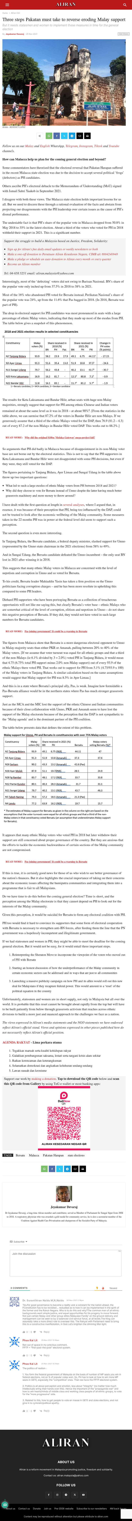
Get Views (123, 34)
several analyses (73, 504)
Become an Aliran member (23, 264)
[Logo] (66, 1452)
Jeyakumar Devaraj (15, 34)
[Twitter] (64, 136)
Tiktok (98, 146)
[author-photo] (64, 1201)
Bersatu (20, 1155)
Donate (37, 1508)
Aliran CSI (15, 13)
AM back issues (118, 1508)
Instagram (86, 146)
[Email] (79, 136)
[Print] (87, 136)
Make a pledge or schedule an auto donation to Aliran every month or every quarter (59, 259)
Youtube (114, 146)
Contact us (24, 1508)
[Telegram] (72, 136)
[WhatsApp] (49, 136)
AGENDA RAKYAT (16, 1042)
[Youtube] (83, 1494)
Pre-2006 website (63, 1508)
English (45, 146)
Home (5, 13)
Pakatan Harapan (53, 1155)
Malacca (34, 1155)
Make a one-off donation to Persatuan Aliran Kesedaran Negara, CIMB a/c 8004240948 (62, 254)
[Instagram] (57, 1494)
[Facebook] (56, 136)
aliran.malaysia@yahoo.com (73, 1475)
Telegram (72, 146)
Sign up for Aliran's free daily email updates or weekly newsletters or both (52, 249)
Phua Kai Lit (30, 1340)
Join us (47, 1508)
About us (10, 1508)
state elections (76, 1155)
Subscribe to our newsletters (92, 1508)
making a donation (44, 1078)
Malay (29, 146)
